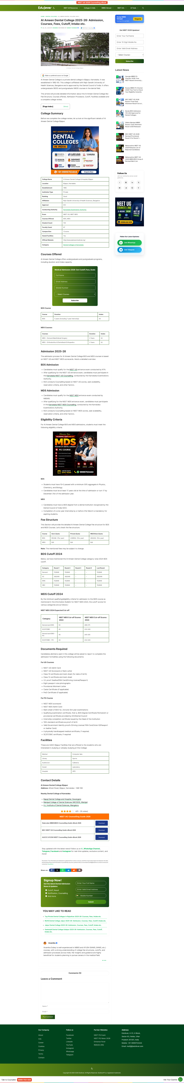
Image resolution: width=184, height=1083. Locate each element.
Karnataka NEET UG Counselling (60, 376)
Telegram (46, 851)
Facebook (55, 851)
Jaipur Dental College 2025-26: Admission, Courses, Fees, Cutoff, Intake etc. (73, 925)
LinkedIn (69, 1042)
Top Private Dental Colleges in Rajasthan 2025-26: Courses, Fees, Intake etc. (73, 916)
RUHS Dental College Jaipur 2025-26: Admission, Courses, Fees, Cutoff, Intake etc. (75, 921)
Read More (50, 864)
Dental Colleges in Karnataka (73, 245)
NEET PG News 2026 (102, 1038)
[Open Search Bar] (143, 8)
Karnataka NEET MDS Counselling (62, 405)
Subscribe (75, 300)
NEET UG (73, 370)
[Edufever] (45, 8)
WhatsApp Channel (92, 849)
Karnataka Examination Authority (74, 210)
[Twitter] (57, 870)
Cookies (41, 1046)
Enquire (138, 19)
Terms (40, 1054)
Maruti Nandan (72, 28)
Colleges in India (89, 8)
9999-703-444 (24, 1080)
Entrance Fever (99, 1042)
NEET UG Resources (71, 8)
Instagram (67, 851)
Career (41, 1043)
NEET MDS (74, 395)
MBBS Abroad (106, 8)
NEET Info (120, 8)
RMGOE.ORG (99, 1045)
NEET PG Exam (100, 1035)
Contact (41, 1058)
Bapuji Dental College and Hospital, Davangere (62, 799)
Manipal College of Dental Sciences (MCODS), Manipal (65, 802)
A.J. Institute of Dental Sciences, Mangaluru (61, 805)
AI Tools (133, 8)
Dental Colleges (51, 16)
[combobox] (78, 896)
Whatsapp (70, 1051)
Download (102, 823)
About (40, 1035)
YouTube (69, 1045)
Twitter (68, 1038)
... (104, 959)
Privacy (41, 1050)
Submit (91, 902)
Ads (39, 1039)
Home (42, 16)
